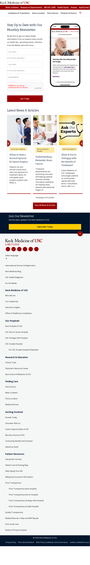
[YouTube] (19, 249)
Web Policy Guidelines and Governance (52, 542)
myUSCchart (84, 7)
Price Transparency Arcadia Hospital (24, 506)
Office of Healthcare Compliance (18, 313)
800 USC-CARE (50, 7)
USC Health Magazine (14, 277)
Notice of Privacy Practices (16, 530)
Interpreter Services (13, 459)
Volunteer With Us (12, 423)
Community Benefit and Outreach (19, 441)
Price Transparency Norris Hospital (23, 494)
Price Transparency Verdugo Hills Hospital (26, 500)
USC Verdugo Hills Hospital (16, 338)
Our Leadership (11, 301)
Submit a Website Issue (79, 542)
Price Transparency (13, 483)
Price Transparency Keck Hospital (22, 489)
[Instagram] (30, 249)
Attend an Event (11, 447)
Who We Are (10, 295)
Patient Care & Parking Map (16, 465)
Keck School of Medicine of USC (18, 374)
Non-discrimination (26, 542)
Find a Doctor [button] (52, 13)
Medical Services (12, 404)
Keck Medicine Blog (13, 271)
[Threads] (36, 249)
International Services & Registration (20, 265)
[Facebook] (8, 249)
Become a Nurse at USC (15, 435)
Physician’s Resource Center (16, 368)
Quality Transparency (14, 512)
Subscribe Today (45, 226)
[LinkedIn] (25, 249)
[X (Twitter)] (13, 249)
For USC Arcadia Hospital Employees (23, 350)
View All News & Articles (45, 205)
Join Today (24, 98)
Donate (74, 7)
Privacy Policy (10, 542)
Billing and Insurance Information (19, 477)
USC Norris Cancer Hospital (16, 332)
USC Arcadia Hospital (13, 344)
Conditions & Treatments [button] (19, 13)
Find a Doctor (10, 387)
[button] (80, 12)
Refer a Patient (12, 7)
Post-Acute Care (12, 524)
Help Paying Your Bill (13, 471)
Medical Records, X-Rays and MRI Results (22, 518)
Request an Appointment (31, 7)
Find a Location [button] (38, 13)
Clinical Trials (10, 362)
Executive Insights (12, 307)
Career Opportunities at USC (17, 429)
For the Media (11, 283)
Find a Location (11, 398)
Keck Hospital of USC (13, 326)
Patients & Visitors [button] (69, 13)
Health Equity (63, 7)
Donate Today (11, 417)
